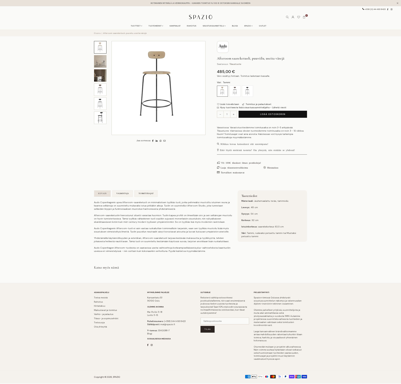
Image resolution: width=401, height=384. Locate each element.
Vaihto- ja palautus (103, 314)
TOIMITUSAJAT (146, 193)
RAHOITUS (191, 26)
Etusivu (97, 33)
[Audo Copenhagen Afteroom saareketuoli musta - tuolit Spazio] (100, 75)
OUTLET (262, 26)
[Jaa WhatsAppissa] (160, 140)
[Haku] (287, 17)
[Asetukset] (293, 17)
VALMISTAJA (122, 193)
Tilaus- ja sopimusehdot (106, 318)
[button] (304, 17)
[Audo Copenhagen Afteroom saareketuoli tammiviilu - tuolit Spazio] (100, 47)
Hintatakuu (99, 306)
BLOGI (235, 26)
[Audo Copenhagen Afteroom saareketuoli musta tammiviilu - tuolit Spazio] (100, 103)
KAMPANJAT (175, 26)
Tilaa (207, 329)
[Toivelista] (298, 17)
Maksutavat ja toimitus (105, 310)
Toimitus (245, 76)
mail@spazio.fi (167, 324)
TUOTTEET (136, 26)
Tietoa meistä (101, 297)
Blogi (149, 333)
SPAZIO (247, 26)
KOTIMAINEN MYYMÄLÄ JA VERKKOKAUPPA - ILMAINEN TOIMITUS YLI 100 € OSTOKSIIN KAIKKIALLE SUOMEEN (200, 3)
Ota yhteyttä (100, 326)
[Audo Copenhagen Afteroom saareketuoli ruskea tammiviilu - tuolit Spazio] (100, 89)
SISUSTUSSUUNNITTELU (213, 26)
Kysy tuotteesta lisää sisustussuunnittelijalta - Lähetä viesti (253, 107)
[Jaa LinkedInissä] (157, 140)
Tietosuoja (99, 322)
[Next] (203, 88)
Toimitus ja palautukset (258, 104)
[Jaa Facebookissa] (153, 140)
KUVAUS (102, 193)
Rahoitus (98, 302)
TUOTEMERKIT (154, 26)
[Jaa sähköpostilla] (164, 140)
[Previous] (114, 88)
